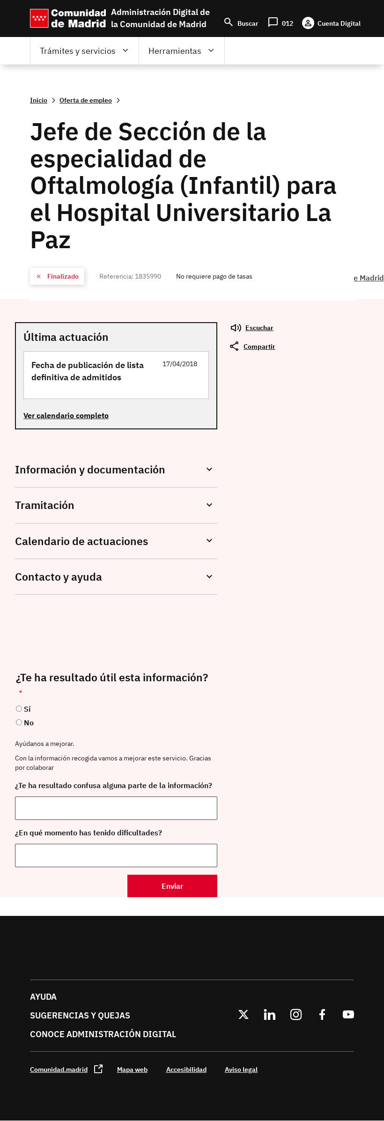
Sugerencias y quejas (80, 1015)
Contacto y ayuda (58, 576)
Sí (27, 709)
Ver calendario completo (66, 415)
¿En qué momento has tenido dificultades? (88, 832)
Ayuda (43, 996)
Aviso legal (241, 1069)
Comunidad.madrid (59, 1069)
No (29, 722)
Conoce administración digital (103, 1034)
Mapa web (132, 1069)
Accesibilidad (186, 1069)
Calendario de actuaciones (81, 541)
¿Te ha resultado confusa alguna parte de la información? (113, 785)
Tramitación (44, 505)
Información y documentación (90, 469)
